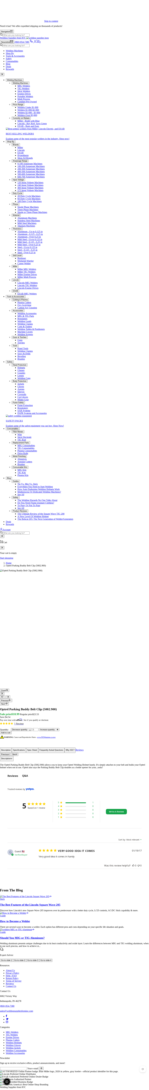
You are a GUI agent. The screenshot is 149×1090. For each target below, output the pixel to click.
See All (20, 494)
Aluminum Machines (27, 218)
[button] (76, 803)
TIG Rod (21, 440)
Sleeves (20, 392)
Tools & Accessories (15, 56)
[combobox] (16, 35)
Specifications (19, 750)
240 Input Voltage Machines (30, 185)
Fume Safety (18, 402)
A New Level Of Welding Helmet (33, 516)
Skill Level (17, 255)
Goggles (21, 373)
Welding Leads (24, 321)
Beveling (21, 356)
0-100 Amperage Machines (29, 163)
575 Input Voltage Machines (30, 190)
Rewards (10, 69)
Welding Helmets (14, 1042)
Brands (16, 145)
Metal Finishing (19, 456)
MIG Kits (21, 470)
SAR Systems (23, 410)
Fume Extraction (25, 405)
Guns (19, 340)
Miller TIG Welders (26, 272)
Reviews (80, 750)
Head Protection (19, 365)
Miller (20, 147)
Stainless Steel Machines (28, 220)
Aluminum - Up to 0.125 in (30, 231)
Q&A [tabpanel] (25, 775)
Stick (2, 899)
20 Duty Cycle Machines (28, 196)
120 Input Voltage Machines (30, 182)
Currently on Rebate (21, 118)
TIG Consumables (25, 448)
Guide (3, 915)
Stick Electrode (24, 437)
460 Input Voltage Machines (30, 188)
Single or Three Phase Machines (32, 212)
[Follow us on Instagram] (7, 1022)
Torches (21, 342)
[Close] (2, 74)
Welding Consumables (16, 1050)
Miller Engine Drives (27, 274)
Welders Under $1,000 (27, 107)
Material (16, 215)
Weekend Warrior (25, 261)
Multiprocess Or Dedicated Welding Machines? (39, 492)
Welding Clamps (25, 324)
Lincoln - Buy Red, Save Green (32, 123)
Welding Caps (23, 378)
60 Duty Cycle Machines (28, 198)
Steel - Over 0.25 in (26, 252)
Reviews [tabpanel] (12, 776)
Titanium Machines (26, 226)
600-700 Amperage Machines (31, 177)
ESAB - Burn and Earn (28, 126)
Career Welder (24, 263)
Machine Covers (25, 332)
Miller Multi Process (26, 277)
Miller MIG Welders (26, 269)
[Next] (7, 697)
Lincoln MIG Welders (27, 283)
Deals (8, 66)
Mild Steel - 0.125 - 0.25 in (29, 242)
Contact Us (11, 986)
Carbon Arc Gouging (27, 307)
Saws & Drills (23, 353)
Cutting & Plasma (20, 300)
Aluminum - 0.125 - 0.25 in (30, 234)
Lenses (20, 375)
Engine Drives (24, 94)
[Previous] (2, 697)
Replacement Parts (21, 443)
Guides (16, 481)
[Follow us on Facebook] (6, 1016)
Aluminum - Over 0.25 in (29, 237)
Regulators (22, 318)
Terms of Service (13, 981)
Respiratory (22, 408)
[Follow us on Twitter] (7, 1019)
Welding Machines (14, 50)
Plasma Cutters (24, 302)
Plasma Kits (22, 475)
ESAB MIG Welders (27, 293)
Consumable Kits (20, 467)
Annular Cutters (24, 461)
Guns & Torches (19, 337)
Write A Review (116, 811)
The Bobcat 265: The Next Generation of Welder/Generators (45, 519)
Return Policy (12, 978)
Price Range (18, 104)
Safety (9, 58)
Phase (15, 204)
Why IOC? (70, 750)
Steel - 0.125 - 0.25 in (27, 250)
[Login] (35, 42)
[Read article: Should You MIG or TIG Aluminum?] (17, 929)
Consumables (12, 61)
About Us (10, 970)
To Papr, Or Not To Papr (28, 505)
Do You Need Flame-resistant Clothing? (35, 503)
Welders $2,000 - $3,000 (28, 112)
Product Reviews (20, 511)
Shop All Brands (25, 158)
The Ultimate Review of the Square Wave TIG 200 (40, 514)
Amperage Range (20, 161)
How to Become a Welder (15, 921)
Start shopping (6, 558)
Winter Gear (23, 399)
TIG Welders (23, 88)
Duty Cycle (17, 193)
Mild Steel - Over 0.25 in (28, 244)
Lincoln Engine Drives (27, 288)
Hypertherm (23, 155)
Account (6, 529)
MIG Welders (23, 86)
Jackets (20, 384)
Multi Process (23, 99)
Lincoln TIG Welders (27, 285)
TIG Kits (21, 472)
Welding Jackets (13, 1048)
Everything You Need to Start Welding (35, 486)
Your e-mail (32, 1068)
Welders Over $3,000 (27, 115)
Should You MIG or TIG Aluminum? (22, 937)
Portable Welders (25, 96)
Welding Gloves (13, 1045)
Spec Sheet (32, 750)
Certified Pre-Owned (27, 101)
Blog (8, 64)
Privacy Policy (12, 973)
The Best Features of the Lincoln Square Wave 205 (30, 904)
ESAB (20, 152)
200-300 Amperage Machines (31, 169)
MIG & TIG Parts (25, 316)
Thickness (17, 229)
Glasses (20, 370)
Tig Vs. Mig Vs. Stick (27, 484)
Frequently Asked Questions (51, 750)
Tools (15, 346)
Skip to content (51, 21)
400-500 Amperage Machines (31, 171)
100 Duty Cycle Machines (29, 201)
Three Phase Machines (27, 209)
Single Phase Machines (28, 207)
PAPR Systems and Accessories (32, 413)
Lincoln (21, 150)
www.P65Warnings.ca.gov (46, 737)
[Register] (41, 1068)
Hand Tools (22, 348)
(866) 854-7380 (7, 1006)
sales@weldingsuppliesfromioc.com (16, 1011)
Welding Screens (25, 334)
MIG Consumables (26, 445)
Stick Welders (23, 91)
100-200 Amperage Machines (31, 166)
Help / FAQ (11, 975)
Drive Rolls (22, 453)
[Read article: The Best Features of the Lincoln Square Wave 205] (26, 896)
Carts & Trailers (24, 326)
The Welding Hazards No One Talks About (37, 500)
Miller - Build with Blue (28, 121)
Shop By (10, 53)
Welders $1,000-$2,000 (28, 110)
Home (8, 563)
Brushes (21, 359)
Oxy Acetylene (24, 305)
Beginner (21, 258)
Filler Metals (18, 432)
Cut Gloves (22, 397)
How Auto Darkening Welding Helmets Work (38, 489)
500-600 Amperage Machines (31, 174)
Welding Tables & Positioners (31, 329)
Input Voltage (18, 180)
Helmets (21, 367)
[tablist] (74, 776)
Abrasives (22, 459)
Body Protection (19, 381)
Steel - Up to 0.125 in (27, 247)
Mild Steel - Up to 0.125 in (29, 239)
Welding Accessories (27, 313)
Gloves (20, 386)
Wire (19, 434)
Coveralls (21, 394)
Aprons (20, 389)
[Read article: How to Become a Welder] (14, 913)
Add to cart (5, 733)
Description (6, 750)
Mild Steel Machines (26, 223)
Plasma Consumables (27, 450)
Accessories (18, 311)
